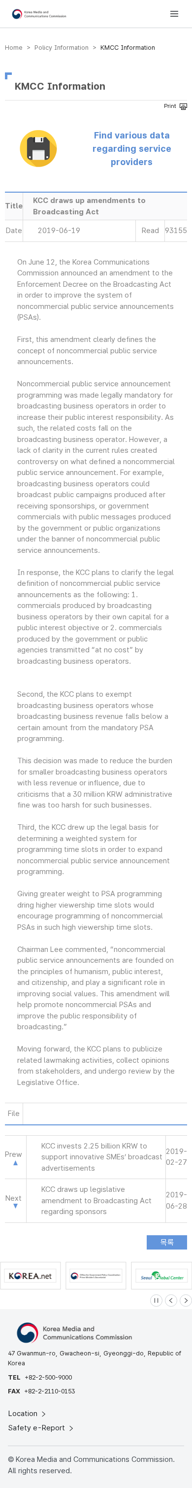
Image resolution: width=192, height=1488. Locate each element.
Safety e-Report (37, 1427)
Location (23, 1413)
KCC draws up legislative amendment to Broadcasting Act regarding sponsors (96, 1200)
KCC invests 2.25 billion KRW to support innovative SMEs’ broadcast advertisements (101, 1157)
